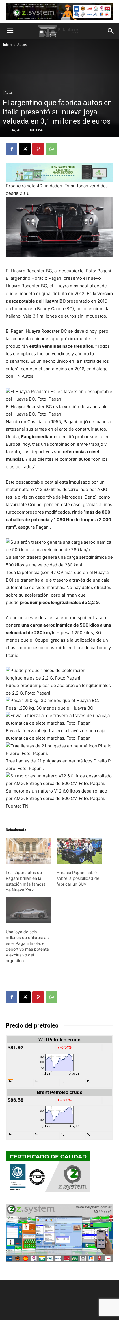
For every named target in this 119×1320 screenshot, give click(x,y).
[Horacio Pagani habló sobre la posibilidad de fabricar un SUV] (79, 850)
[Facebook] (11, 149)
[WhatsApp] (51, 149)
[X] (25, 149)
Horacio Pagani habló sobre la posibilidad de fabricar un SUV (78, 878)
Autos (22, 44)
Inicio (7, 44)
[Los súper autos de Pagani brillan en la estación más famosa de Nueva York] (28, 850)
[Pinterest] (38, 149)
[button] (10, 31)
